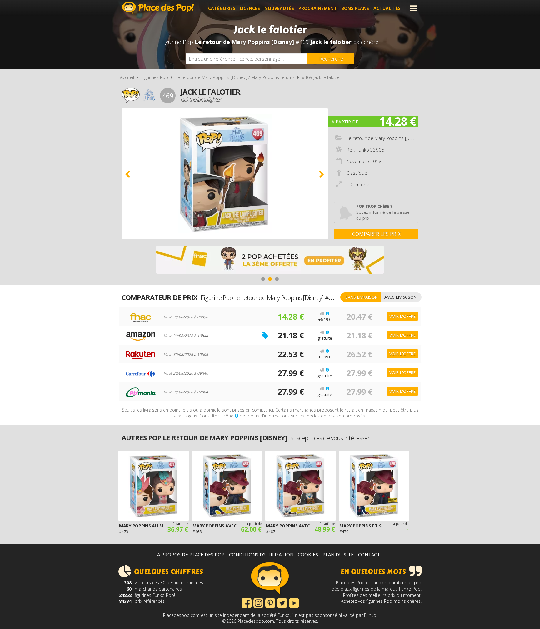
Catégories (221, 8)
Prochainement (317, 8)
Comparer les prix (376, 234)
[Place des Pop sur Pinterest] (270, 602)
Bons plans (355, 8)
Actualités (387, 8)
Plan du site (338, 554)
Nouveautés (279, 8)
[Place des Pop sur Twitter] (282, 602)
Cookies (308, 554)
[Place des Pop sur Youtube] (294, 602)
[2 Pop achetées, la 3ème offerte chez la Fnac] (270, 260)
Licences (250, 8)
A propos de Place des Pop (191, 554)
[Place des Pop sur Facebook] (247, 602)
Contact (369, 554)
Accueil (127, 77)
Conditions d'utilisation (261, 554)
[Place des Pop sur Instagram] (258, 602)
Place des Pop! (158, 7)
